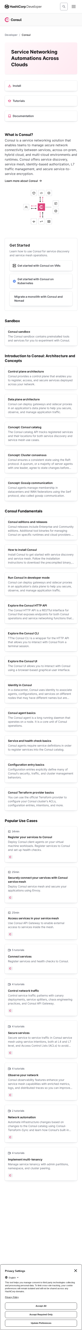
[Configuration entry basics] (41, 771)
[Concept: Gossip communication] (41, 489)
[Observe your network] (41, 1081)
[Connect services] (41, 959)
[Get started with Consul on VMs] (41, 265)
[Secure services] (41, 1039)
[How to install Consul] (41, 556)
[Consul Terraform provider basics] (41, 798)
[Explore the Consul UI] (41, 665)
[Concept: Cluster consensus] (41, 461)
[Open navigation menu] (73, 6)
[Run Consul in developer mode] (41, 584)
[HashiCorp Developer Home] (23, 6)
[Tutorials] (41, 101)
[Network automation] (41, 1123)
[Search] (64, 6)
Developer (11, 34)
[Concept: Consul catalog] (41, 433)
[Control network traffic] (41, 997)
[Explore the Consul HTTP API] (41, 611)
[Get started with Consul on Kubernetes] (41, 281)
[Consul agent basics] (41, 719)
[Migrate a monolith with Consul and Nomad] (41, 299)
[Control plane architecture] (41, 377)
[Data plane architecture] (41, 405)
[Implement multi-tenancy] (41, 1164)
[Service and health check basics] (41, 745)
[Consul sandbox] (41, 336)
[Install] (41, 86)
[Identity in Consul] (41, 691)
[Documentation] (41, 116)
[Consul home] (13, 20)
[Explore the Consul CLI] (41, 639)
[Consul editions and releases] (41, 528)
